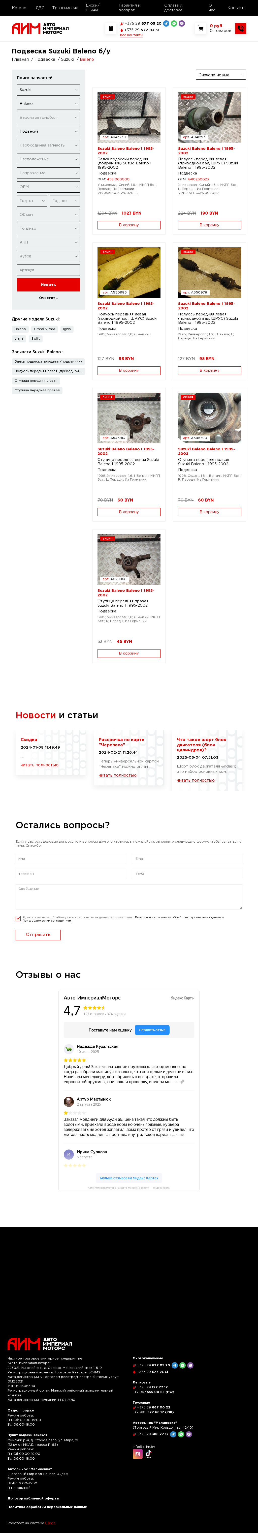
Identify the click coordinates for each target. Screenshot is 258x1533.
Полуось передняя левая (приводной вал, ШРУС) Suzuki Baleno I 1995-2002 (208, 163)
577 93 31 (141, 30)
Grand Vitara (44, 329)
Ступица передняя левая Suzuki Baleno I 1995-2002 (128, 462)
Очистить (48, 298)
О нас (212, 8)
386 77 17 (153, 1434)
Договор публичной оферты (33, 1498)
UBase (50, 1523)
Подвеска (107, 173)
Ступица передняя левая (36, 380)
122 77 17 (152, 1387)
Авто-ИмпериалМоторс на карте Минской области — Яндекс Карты (129, 1187)
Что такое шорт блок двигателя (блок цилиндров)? (201, 745)
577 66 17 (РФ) (154, 1412)
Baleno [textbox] (26, 103)
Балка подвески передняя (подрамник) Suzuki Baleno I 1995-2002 (124, 163)
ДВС (40, 8)
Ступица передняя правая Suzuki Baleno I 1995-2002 (203, 462)
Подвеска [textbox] (29, 131)
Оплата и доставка (173, 8)
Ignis (67, 329)
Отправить (38, 935)
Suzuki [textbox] (25, 90)
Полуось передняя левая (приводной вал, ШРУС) (50, 371)
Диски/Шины (93, 8)
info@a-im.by (144, 1447)
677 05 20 (143, 23)
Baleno (20, 329)
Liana (19, 338)
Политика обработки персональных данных (47, 1507)
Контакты (236, 8)
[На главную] (40, 28)
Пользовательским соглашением (47, 921)
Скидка (29, 740)
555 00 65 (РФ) (154, 1392)
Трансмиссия (65, 8)
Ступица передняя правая (37, 390)
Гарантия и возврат (129, 8)
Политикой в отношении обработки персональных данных (178, 917)
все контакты (131, 35)
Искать (48, 285)
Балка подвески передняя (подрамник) (48, 361)
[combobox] (48, 90)
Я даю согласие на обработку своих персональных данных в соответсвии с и (123, 919)
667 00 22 (153, 1407)
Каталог (20, 8)
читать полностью (39, 765)
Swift (35, 338)
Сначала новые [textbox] (214, 75)
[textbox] (48, 117)
